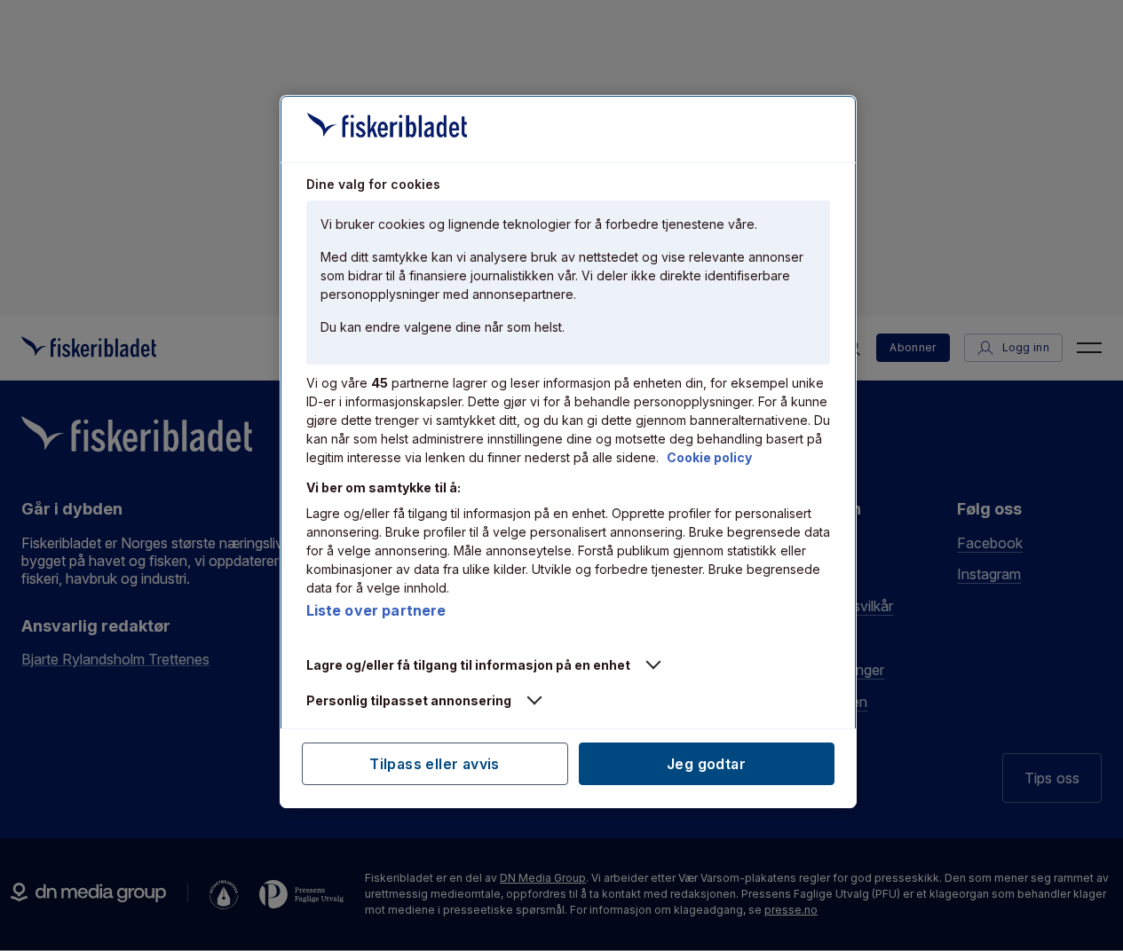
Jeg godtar (706, 764)
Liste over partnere (376, 610)
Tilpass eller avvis (434, 764)
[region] (568, 451)
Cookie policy (709, 457)
